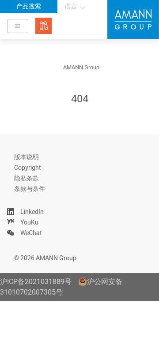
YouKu (29, 222)
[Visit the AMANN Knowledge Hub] (43, 26)
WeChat (31, 233)
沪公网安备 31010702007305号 (61, 287)
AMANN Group (81, 67)
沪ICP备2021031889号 (36, 282)
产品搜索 (28, 6)
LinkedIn (32, 212)
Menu (17, 26)
